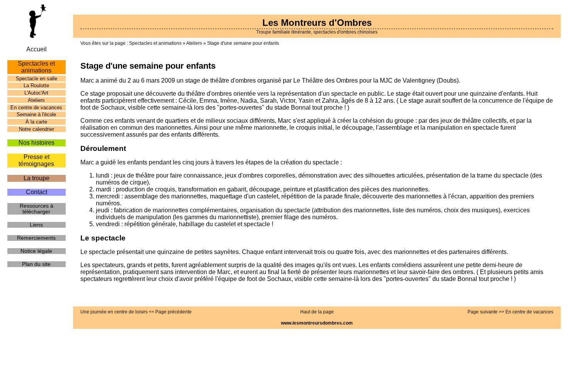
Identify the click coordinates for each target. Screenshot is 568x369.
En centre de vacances (36, 107)
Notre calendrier (36, 129)
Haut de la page (317, 312)
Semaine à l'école (36, 114)
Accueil (36, 49)
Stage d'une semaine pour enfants (243, 43)
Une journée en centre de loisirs (114, 312)
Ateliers (194, 43)
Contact (36, 192)
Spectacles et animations (155, 43)
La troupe (36, 178)
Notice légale (36, 251)
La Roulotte (36, 85)
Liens (36, 225)
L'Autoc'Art (36, 93)
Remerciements (36, 238)
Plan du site (36, 264)
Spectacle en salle (36, 78)
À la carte (36, 122)
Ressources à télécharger (36, 209)
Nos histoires (36, 142)
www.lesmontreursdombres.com (317, 323)
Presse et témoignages (36, 160)
